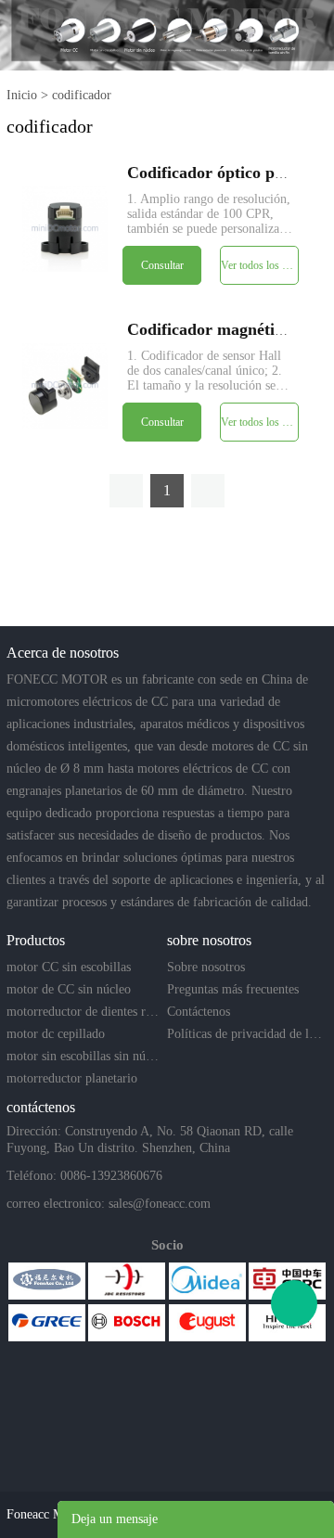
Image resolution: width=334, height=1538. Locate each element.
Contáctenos (198, 1012)
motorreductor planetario (71, 1078)
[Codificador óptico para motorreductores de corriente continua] (65, 229)
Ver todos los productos (260, 265)
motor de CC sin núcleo (68, 989)
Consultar (162, 265)
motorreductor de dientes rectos (84, 1012)
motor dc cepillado (55, 1034)
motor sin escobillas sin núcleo (84, 1056)
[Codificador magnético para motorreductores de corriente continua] (65, 385)
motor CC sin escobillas (68, 967)
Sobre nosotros (206, 967)
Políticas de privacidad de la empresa (245, 1034)
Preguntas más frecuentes (233, 989)
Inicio (21, 95)
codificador (81, 95)
